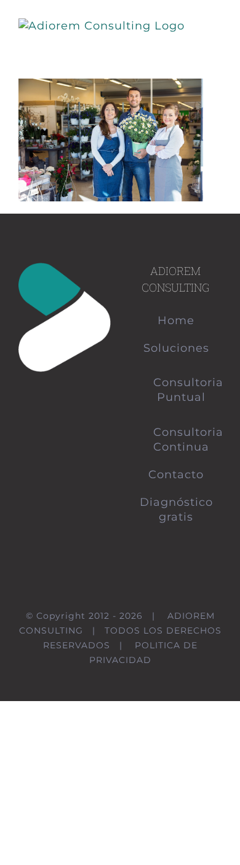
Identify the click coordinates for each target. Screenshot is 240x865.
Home (176, 320)
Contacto (176, 474)
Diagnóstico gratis (176, 509)
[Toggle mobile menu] (216, 27)
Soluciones (176, 348)
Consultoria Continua (181, 439)
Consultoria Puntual (181, 390)
